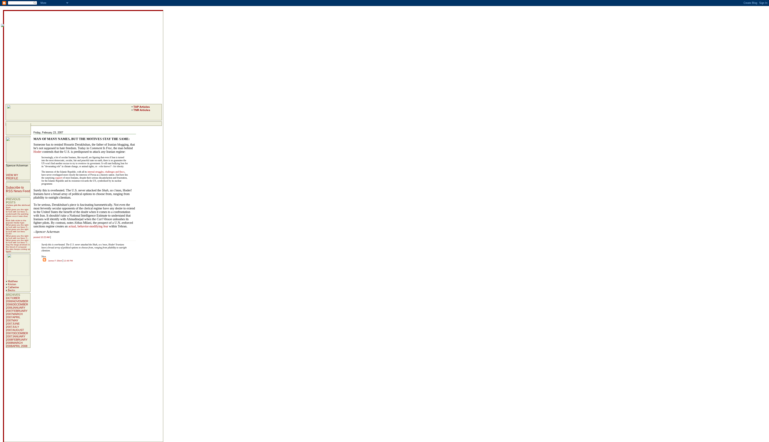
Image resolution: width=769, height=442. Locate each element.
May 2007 (12, 322)
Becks (11, 290)
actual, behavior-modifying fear (88, 226)
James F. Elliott (55, 261)
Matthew (13, 281)
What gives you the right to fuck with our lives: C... (17, 210)
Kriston (12, 284)
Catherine (13, 287)
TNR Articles (141, 110)
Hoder (37, 151)
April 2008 (19, 346)
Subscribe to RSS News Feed (18, 189)
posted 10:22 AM (41, 237)
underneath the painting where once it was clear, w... (17, 216)
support (58, 177)
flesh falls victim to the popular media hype (16, 221)
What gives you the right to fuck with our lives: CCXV (17, 231)
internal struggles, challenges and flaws (106, 171)
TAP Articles (141, 106)
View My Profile (12, 176)
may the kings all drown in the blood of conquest (18, 246)
